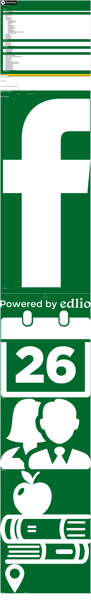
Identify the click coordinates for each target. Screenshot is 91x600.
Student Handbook (9, 50)
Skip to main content (21, 4)
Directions (7, 34)
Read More (45, 297)
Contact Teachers (8, 58)
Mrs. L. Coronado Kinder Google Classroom (9, 86)
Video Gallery (8, 38)
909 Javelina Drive (8, 93)
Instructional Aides (11, 30)
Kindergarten (10, 22)
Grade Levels (8, 42)
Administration (11, 28)
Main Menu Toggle (4, 6)
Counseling (7, 44)
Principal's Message (9, 11)
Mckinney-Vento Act (9, 67)
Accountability (8, 17)
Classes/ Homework (9, 49)
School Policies (8, 51)
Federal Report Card (12, 33)
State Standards (8, 43)
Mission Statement (6, 291)
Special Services (11, 25)
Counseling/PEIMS (12, 27)
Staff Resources (8, 37)
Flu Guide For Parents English (11, 62)
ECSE (9, 24)
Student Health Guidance (10, 55)
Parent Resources (8, 68)
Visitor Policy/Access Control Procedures (16, 31)
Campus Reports (8, 18)
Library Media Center (9, 45)
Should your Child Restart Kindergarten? (13, 56)
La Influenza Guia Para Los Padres (12, 63)
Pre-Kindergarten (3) (12, 20)
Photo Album (8, 35)
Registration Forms (9, 66)
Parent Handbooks (9, 64)
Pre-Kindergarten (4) (12, 21)
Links (6, 16)
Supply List (7, 59)
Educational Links (9, 65)
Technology (10, 29)
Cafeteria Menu (8, 57)
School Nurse (10, 26)
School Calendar (8, 60)
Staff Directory (8, 19)
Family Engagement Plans (10, 69)
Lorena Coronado (3, 76)
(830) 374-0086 (24, 93)
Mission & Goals (8, 15)
